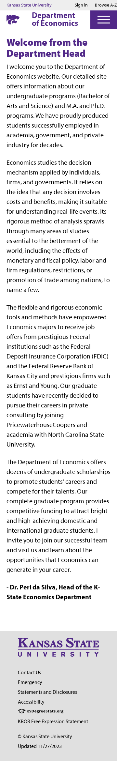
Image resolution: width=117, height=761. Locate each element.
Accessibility (31, 702)
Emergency (30, 682)
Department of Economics (55, 19)
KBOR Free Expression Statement (53, 721)
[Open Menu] (103, 19)
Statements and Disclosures (47, 692)
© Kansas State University (45, 736)
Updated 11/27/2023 (40, 746)
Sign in (81, 5)
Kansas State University (29, 5)
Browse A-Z (106, 5)
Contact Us (29, 672)
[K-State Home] (13, 19)
